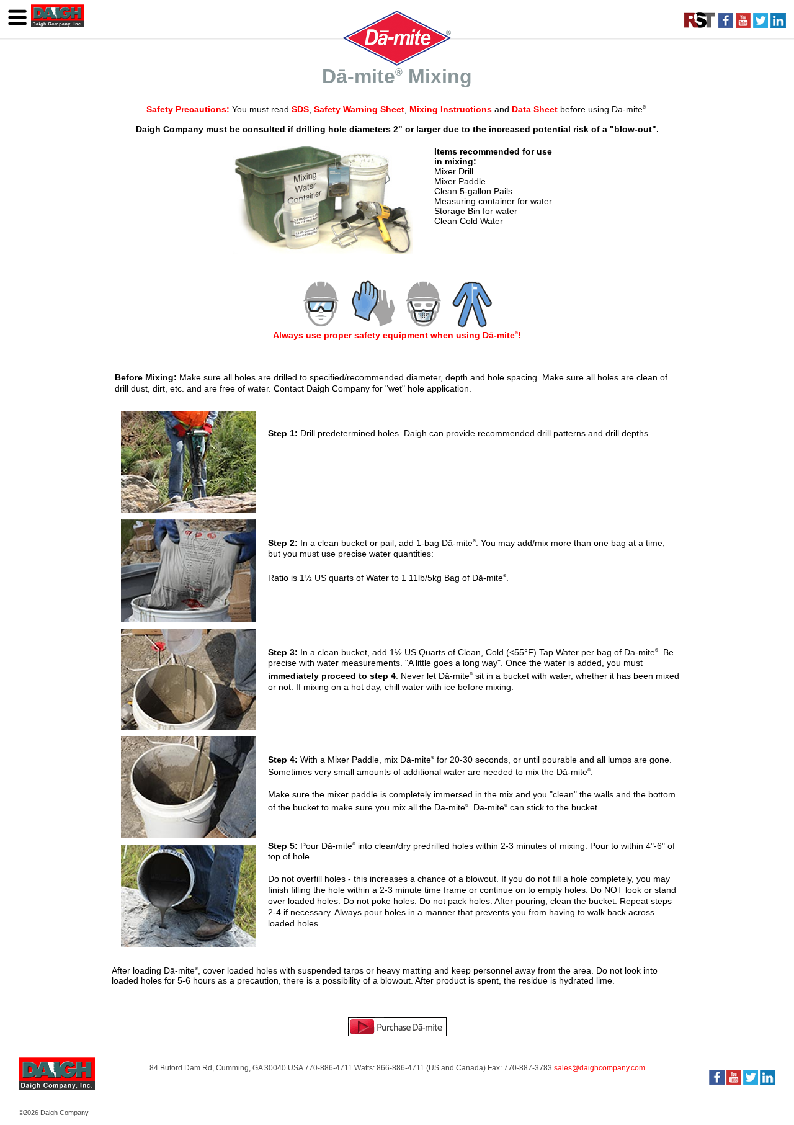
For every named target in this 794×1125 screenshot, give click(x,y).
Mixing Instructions (450, 109)
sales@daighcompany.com (599, 1068)
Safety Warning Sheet (359, 109)
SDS (300, 109)
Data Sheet (535, 109)
